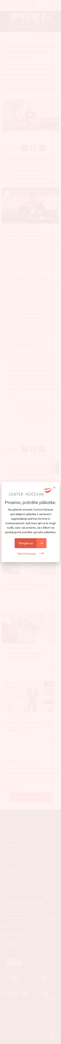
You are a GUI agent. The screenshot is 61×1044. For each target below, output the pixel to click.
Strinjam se (25, 543)
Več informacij (26, 553)
